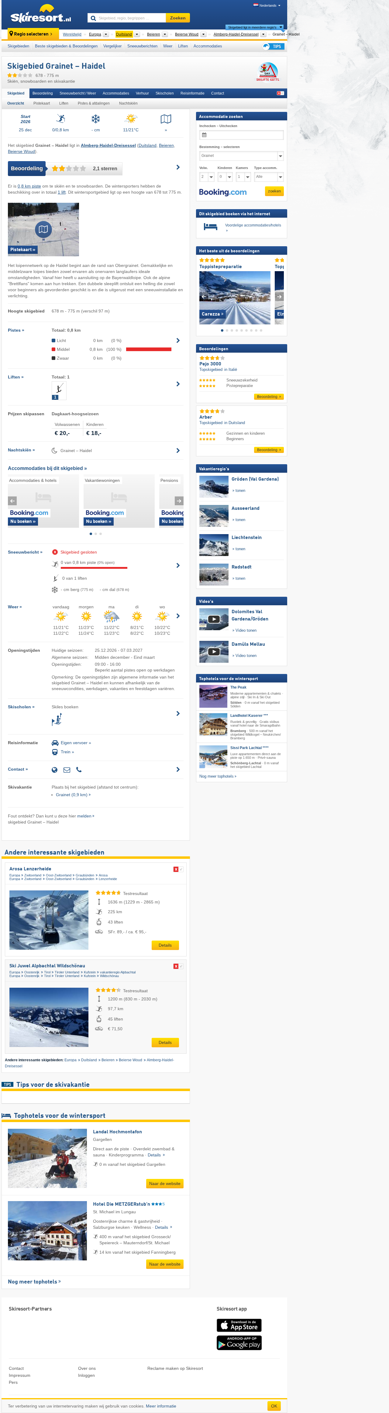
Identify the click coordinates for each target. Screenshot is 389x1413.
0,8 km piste (29, 186)
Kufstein (90, 972)
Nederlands (268, 5)
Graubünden (85, 875)
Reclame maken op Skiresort (175, 1368)
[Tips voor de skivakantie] (273, 46)
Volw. (203, 168)
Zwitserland (32, 875)
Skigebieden (18, 46)
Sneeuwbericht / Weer (78, 93)
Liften (183, 46)
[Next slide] (179, 500)
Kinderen (225, 168)
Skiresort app (232, 1309)
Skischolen (165, 93)
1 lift (62, 192)
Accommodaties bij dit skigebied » (47, 468)
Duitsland (148, 145)
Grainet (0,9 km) (72, 794)
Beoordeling (43, 93)
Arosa (103, 875)
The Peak (238, 687)
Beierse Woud (21, 151)
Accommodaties (208, 46)
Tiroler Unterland (67, 972)
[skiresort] (42, 14)
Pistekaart (41, 103)
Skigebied (15, 93)
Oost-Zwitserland (58, 875)
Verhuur (142, 93)
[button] (222, 192)
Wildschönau (109, 976)
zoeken (274, 191)
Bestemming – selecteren (219, 147)
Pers (13, 1382)
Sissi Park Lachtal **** (249, 747)
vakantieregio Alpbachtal (118, 972)
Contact (217, 93)
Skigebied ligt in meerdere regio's (252, 27)
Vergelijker (112, 46)
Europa (14, 875)
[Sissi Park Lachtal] (213, 756)
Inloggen (86, 1375)
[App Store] (239, 1332)
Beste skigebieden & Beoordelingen (66, 46)
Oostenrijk (32, 972)
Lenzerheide (108, 879)
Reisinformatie (193, 93)
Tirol (47, 972)
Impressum (19, 1375)
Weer (167, 46)
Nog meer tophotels (32, 1282)
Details (165, 945)
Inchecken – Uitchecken (218, 126)
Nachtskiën (128, 103)
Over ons (87, 1368)
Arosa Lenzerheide (30, 869)
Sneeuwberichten (142, 46)
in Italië (230, 369)
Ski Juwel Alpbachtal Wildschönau (47, 966)
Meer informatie (161, 1406)
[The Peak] (213, 696)
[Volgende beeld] (279, 296)
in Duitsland (234, 422)
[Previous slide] (12, 500)
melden (84, 816)
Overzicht (15, 103)
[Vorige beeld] (203, 296)
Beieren (166, 145)
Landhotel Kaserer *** (249, 715)
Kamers (242, 168)
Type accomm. (265, 168)
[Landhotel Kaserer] (213, 724)
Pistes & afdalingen (94, 103)
